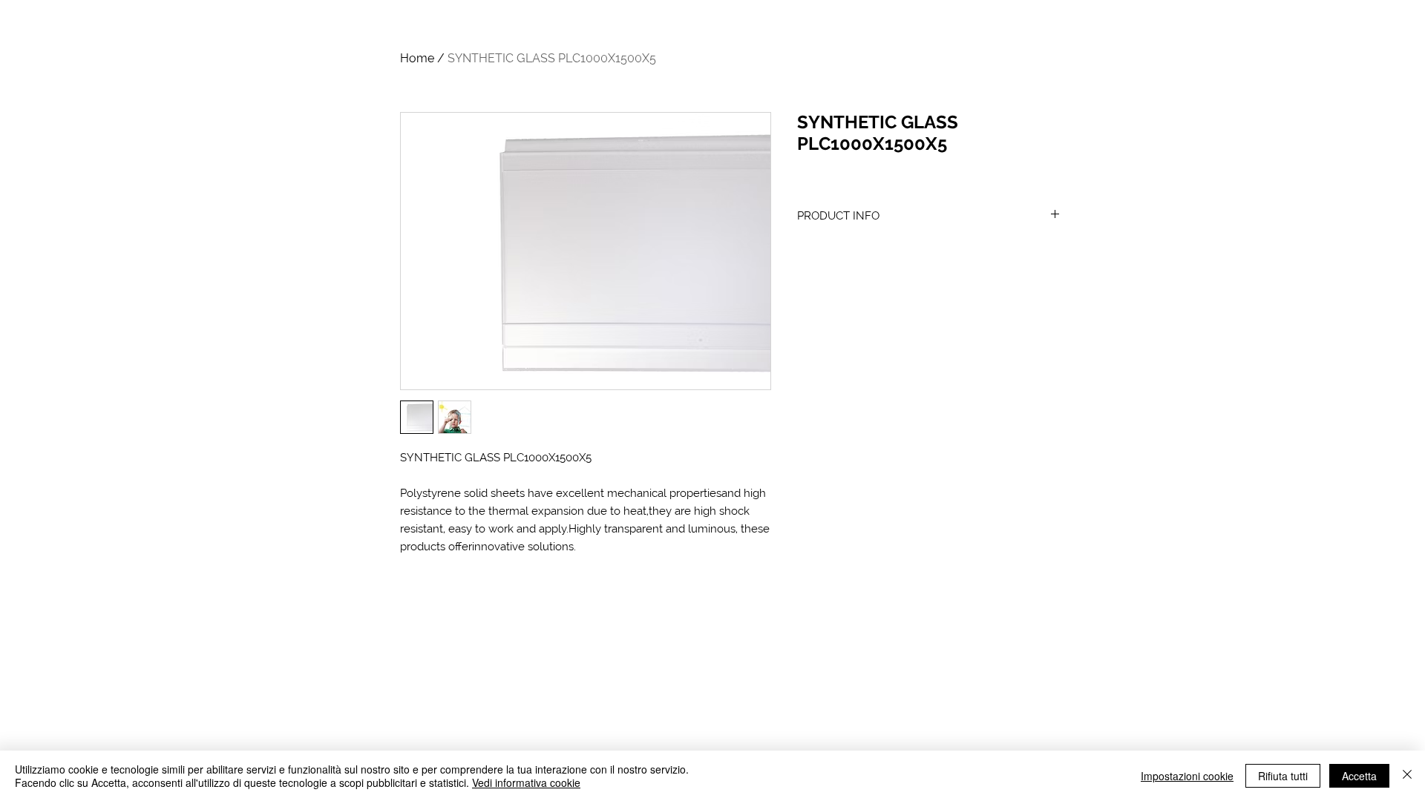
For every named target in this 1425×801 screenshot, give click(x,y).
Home (417, 58)
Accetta (1359, 775)
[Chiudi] (1407, 775)
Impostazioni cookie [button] (1187, 775)
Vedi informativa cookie (526, 782)
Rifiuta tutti (1283, 775)
